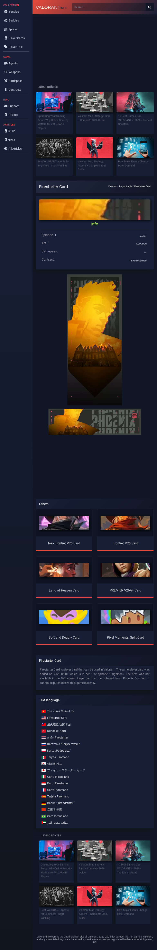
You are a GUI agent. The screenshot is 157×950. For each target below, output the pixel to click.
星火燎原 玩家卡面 (59, 724)
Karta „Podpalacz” (59, 750)
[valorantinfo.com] (51, 7)
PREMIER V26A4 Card (125, 590)
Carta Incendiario (58, 777)
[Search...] (150, 7)
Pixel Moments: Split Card (125, 637)
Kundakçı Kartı (56, 731)
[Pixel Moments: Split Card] (125, 617)
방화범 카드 (54, 764)
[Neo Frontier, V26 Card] (64, 523)
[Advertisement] (95, 46)
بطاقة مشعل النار (57, 822)
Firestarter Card (57, 718)
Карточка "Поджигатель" (63, 744)
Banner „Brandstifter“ (60, 803)
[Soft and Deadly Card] (64, 617)
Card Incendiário (57, 816)
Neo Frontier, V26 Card (64, 543)
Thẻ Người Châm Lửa (60, 711)
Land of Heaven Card (64, 590)
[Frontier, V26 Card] (125, 523)
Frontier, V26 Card (125, 543)
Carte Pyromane (57, 790)
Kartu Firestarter (57, 783)
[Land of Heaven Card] (64, 570)
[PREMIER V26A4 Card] (125, 570)
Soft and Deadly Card (64, 637)
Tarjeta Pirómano (58, 757)
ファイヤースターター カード (66, 770)
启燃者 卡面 (54, 809)
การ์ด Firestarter (57, 737)
